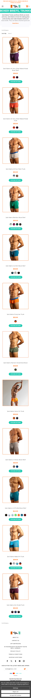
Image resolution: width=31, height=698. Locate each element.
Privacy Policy (15, 651)
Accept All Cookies (15, 695)
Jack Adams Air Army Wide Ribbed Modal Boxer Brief (15, 69)
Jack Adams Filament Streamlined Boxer (15, 363)
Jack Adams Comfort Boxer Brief (15, 266)
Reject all (15, 692)
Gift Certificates (15, 643)
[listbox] (13, 33)
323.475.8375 (17, 2)
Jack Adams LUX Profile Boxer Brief (15, 508)
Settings (15, 688)
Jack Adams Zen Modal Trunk (15, 605)
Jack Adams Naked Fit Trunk (15, 556)
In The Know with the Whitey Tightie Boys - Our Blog (15, 647)
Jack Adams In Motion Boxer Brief (15, 460)
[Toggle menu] (4, 6)
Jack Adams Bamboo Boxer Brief (15, 217)
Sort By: (4, 33)
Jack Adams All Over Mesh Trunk (15, 169)
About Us (15, 637)
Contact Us (15, 640)
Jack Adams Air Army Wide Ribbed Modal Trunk (15, 119)
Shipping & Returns (15, 657)
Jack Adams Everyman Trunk (15, 314)
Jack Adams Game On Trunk (15, 411)
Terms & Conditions (15, 654)
